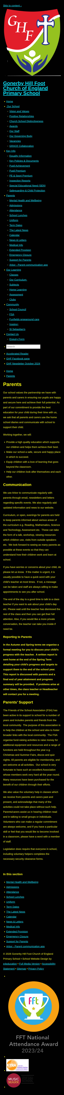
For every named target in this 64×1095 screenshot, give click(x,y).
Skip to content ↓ (12, 5)
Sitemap (21, 968)
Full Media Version (29, 963)
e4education (10, 963)
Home (9, 371)
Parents (10, 376)
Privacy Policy (36, 968)
